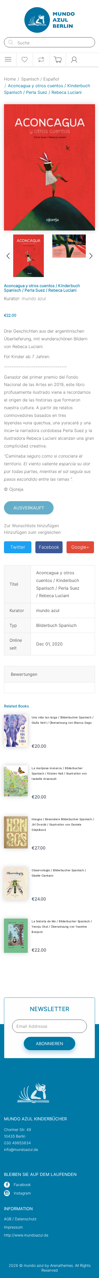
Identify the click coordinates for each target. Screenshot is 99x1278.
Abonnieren (49, 1043)
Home (10, 79)
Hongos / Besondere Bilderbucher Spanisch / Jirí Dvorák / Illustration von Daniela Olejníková (63, 824)
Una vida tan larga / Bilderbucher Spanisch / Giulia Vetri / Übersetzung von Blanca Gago (62, 720)
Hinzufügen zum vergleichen (32, 532)
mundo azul (34, 298)
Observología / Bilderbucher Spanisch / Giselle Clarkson (59, 873)
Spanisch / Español (40, 79)
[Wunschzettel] (25, 59)
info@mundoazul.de (21, 1149)
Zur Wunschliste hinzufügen (31, 525)
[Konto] (74, 59)
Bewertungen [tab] (24, 674)
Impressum (13, 1227)
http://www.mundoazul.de (26, 1235)
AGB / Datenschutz (20, 1219)
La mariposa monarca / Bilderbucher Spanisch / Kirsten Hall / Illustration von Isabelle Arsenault (59, 773)
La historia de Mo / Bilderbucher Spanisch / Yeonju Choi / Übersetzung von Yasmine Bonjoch (62, 926)
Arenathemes (61, 1265)
